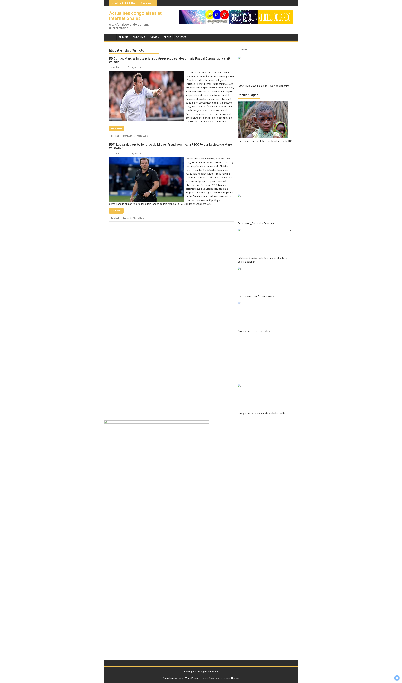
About (167, 37)
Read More (116, 128)
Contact (181, 37)
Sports (154, 37)
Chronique (139, 37)
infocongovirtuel (134, 67)
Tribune (123, 37)
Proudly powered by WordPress (180, 677)
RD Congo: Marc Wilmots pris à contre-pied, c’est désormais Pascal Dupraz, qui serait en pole (169, 60)
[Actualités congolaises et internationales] (112, 37)
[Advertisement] (265, 168)
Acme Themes (232, 677)
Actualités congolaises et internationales (135, 15)
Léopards (127, 218)
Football (115, 135)
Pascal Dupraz (143, 135)
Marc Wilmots (129, 135)
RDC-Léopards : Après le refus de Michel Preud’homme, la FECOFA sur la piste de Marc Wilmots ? (170, 146)
